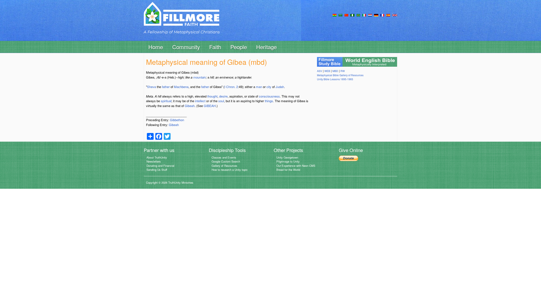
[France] (382, 15)
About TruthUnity (156, 157)
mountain (199, 77)
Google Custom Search (226, 161)
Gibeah (190, 105)
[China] (346, 15)
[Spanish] (388, 15)
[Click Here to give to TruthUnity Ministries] (348, 158)
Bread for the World (288, 170)
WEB (327, 71)
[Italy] (364, 15)
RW (342, 71)
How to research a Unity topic (230, 170)
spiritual (166, 101)
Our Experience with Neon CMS (295, 166)
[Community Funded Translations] (394, 15)
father (166, 86)
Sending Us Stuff (156, 170)
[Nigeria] (352, 15)
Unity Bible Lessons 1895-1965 (335, 79)
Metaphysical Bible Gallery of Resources (340, 75)
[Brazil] (358, 15)
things (269, 101)
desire (223, 96)
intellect (200, 101)
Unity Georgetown (287, 157)
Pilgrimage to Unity (288, 161)
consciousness (269, 96)
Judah (280, 86)
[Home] (181, 18)
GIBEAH (210, 105)
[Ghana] (334, 15)
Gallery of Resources (224, 166)
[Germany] (376, 15)
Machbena (181, 86)
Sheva (151, 86)
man (259, 86)
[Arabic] (340, 15)
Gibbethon (177, 120)
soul (221, 101)
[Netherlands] (370, 15)
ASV (319, 71)
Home (155, 47)
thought (212, 96)
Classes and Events (224, 157)
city (268, 86)
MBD (335, 71)
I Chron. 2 (231, 86)
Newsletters (153, 161)
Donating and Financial (160, 166)
